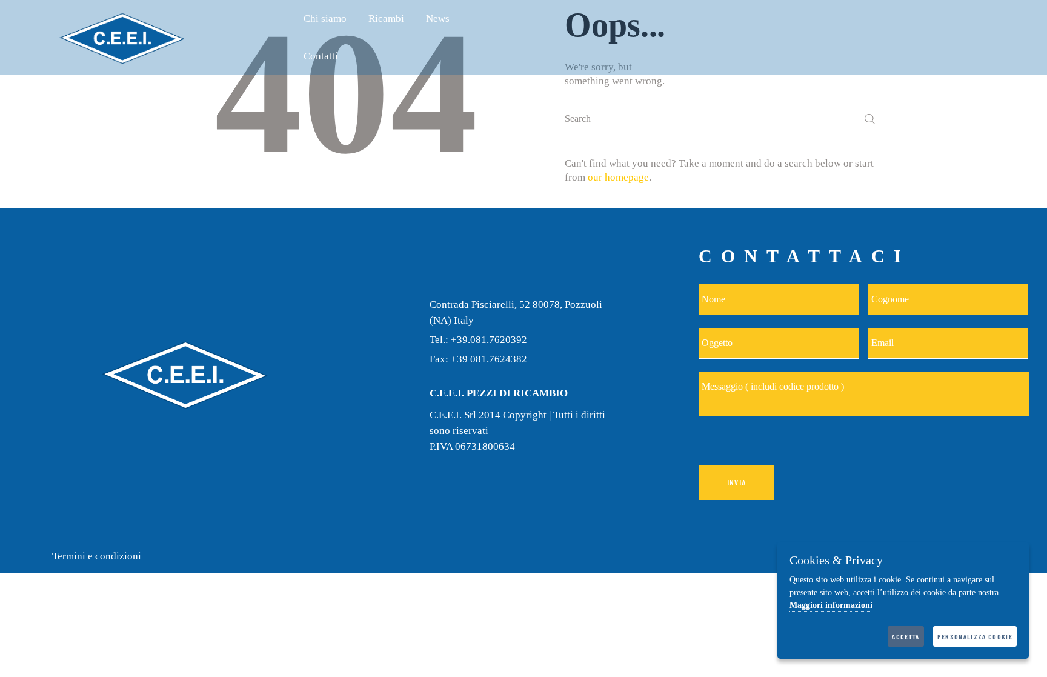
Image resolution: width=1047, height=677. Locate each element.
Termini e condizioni (96, 556)
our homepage (618, 177)
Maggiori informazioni (830, 605)
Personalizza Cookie (974, 636)
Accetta (905, 636)
